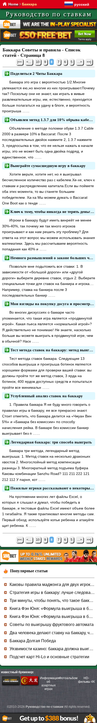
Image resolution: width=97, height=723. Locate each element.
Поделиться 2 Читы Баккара (36, 73)
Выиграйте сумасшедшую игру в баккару (48, 166)
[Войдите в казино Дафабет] (29, 684)
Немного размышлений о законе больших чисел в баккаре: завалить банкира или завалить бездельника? (52, 258)
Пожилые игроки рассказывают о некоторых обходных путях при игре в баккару (52, 488)
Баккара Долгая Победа (33, 641)
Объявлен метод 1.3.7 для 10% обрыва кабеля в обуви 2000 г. (52, 120)
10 (38, 62)
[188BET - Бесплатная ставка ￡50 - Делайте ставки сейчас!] (48, 40)
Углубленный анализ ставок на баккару (46, 396)
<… (28, 62)
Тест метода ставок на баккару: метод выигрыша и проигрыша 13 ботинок (52, 350)
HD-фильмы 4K (86, 680)
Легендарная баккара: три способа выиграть (51, 442)
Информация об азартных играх (49, 683)
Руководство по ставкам (49, 14)
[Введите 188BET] (10, 684)
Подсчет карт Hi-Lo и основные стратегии (49, 657)
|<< (19, 62)
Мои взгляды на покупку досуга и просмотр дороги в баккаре (52, 304)
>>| (89, 62)
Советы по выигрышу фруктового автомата (52, 624)
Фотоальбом (68, 678)
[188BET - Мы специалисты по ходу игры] (48, 27)
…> (79, 62)
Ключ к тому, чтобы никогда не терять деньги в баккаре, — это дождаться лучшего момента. (52, 212)
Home (13, 4)
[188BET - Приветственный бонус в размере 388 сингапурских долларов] (48, 561)
